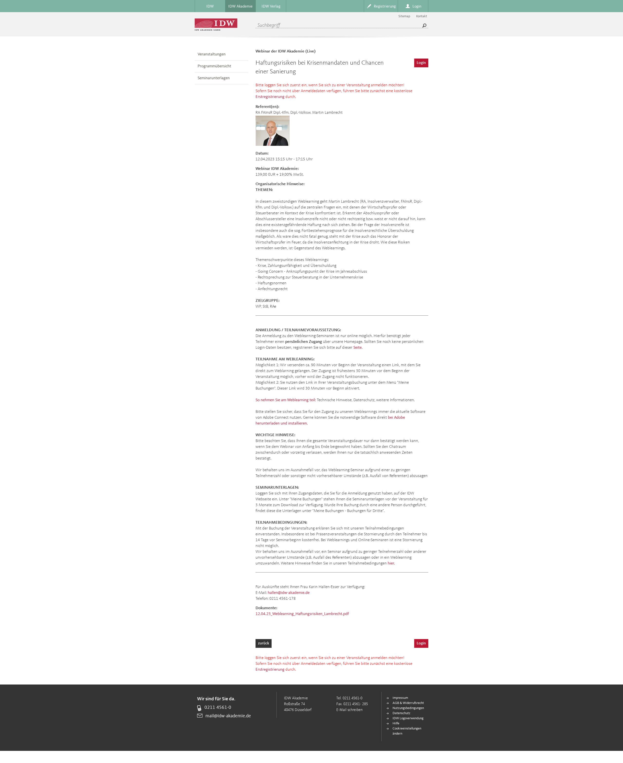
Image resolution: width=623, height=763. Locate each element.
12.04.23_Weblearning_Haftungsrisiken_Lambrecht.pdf (302, 614)
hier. (391, 563)
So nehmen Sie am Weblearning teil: (286, 400)
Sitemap (404, 16)
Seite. (358, 348)
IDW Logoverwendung (408, 718)
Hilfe (396, 723)
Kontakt (421, 16)
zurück (263, 643)
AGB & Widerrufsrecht (408, 703)
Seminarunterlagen (214, 78)
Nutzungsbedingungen (408, 708)
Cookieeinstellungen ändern (407, 731)
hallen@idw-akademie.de (289, 593)
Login (421, 63)
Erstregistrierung (270, 97)
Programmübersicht (214, 66)
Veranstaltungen (212, 54)
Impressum (400, 698)
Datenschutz (401, 713)
